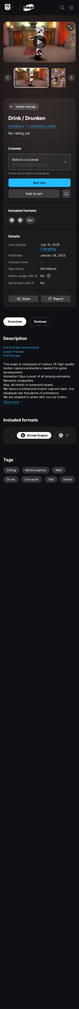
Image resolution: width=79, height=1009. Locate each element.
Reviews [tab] (40, 321)
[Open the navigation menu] (71, 7)
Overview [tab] (15, 321)
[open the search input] (62, 7)
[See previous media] (7, 77)
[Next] (67, 435)
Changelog (48, 248)
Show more (11, 402)
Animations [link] (16, 126)
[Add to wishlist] (66, 193)
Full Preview (11, 355)
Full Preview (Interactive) (21, 347)
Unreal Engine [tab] (37, 435)
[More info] (48, 275)
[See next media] (71, 77)
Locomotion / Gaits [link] (42, 126)
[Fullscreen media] (70, 27)
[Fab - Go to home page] (28, 7)
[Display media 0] (31, 77)
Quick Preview (13, 351)
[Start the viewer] (39, 42)
